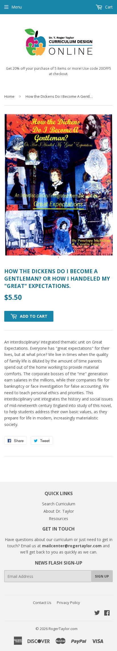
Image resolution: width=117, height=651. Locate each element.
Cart (108, 7)
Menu (16, 7)
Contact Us (42, 602)
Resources (58, 518)
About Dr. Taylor (58, 511)
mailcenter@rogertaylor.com (72, 545)
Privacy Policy (68, 602)
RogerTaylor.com (63, 628)
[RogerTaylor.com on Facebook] (107, 613)
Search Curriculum (58, 503)
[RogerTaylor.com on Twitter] (97, 613)
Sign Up (102, 576)
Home (9, 96)
